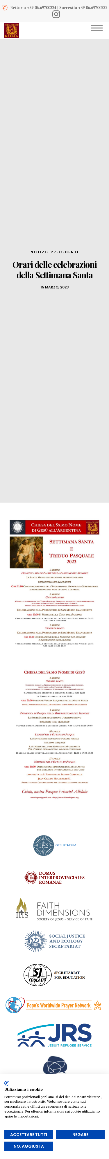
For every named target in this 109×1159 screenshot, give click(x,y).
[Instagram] (56, 14)
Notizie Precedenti (55, 252)
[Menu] (101, 30)
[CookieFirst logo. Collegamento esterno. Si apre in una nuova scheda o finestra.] (6, 1083)
